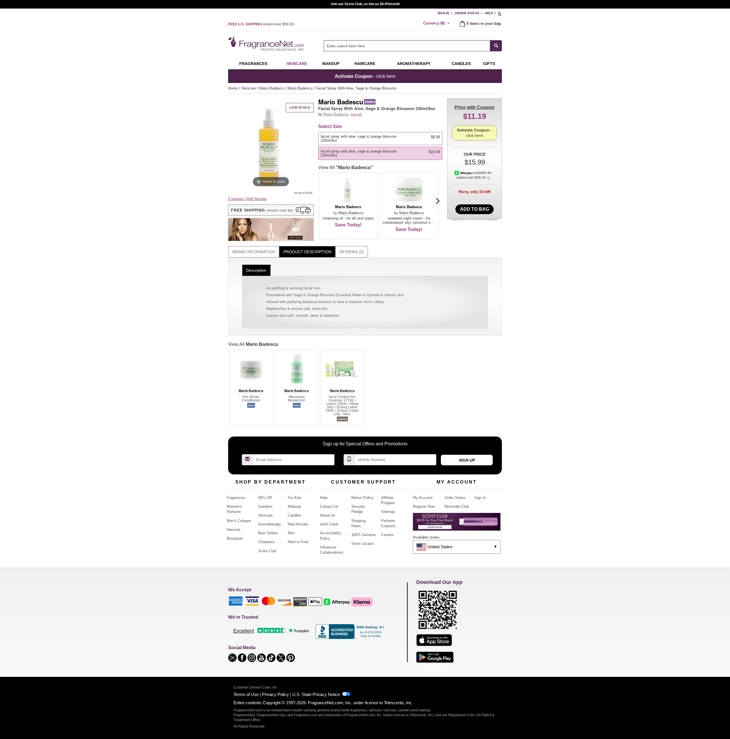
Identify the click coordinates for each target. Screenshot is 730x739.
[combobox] (413, 45)
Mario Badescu (272, 88)
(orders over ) (261, 24)
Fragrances (253, 63)
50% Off (265, 498)
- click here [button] (365, 76)
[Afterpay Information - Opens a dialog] (464, 173)
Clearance (266, 542)
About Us (327, 515)
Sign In (443, 13)
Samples (265, 506)
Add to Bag (474, 209)
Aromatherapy (269, 524)
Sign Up (467, 460)
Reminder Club (457, 506)
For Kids (295, 498)
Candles (294, 515)
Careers (387, 535)
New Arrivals (298, 524)
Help (489, 13)
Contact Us (329, 506)
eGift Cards (329, 524)
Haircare (364, 63)
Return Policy (362, 498)
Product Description (307, 251)
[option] (380, 138)
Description (256, 270)
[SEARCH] (496, 45)
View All (345, 167)
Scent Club (267, 551)
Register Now (424, 506)
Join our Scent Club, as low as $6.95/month (365, 4)
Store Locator (362, 543)
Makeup (330, 63)
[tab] (253, 252)
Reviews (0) (352, 251)
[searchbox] (407, 45)
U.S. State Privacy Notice (316, 694)
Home (233, 88)
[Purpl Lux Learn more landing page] (456, 524)
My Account (423, 498)
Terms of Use (246, 694)
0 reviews (236, 199)
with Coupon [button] (474, 107)
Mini (291, 533)
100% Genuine (363, 535)
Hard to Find (298, 542)
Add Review (256, 199)
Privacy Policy (275, 694)
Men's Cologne (239, 521)
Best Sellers (268, 533)
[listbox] (381, 146)
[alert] (437, 23)
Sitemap (388, 511)
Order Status (467, 13)
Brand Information (253, 251)
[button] (271, 210)
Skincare (297, 63)
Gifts (489, 63)
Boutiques (235, 538)
